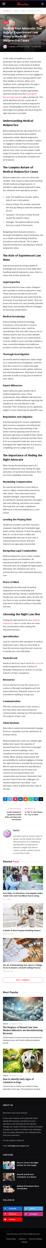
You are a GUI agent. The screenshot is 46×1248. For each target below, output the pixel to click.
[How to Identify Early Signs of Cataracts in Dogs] (23, 1061)
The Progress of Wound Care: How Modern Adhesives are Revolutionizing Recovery (23, 1030)
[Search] (42, 4)
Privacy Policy (11, 1239)
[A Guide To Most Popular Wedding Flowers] (23, 915)
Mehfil (13, 46)
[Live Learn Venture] (23, 4)
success (37, 663)
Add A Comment (23, 980)
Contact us (22, 1239)
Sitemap (24, 1242)
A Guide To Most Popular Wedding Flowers (22, 930)
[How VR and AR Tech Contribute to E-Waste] (9, 1177)
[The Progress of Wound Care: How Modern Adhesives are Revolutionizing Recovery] (23, 1009)
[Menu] (3, 4)
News (6, 22)
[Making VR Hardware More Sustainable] (9, 1189)
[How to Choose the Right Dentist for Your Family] (9, 1165)
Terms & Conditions (35, 1239)
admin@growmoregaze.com (18, 1146)
